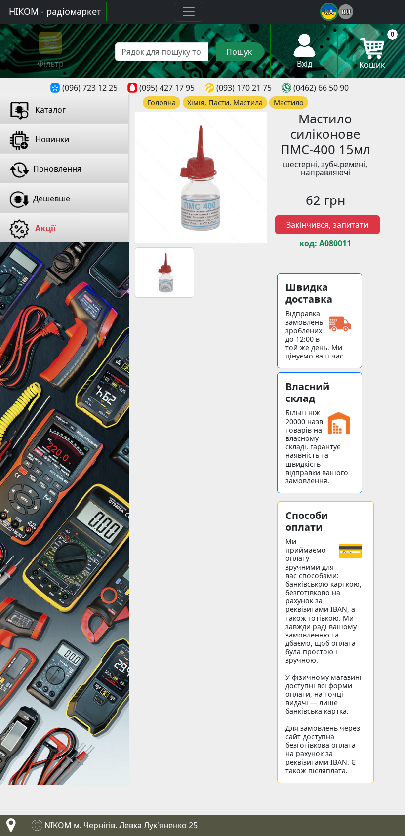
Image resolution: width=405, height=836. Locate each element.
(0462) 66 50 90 (321, 87)
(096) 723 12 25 (90, 87)
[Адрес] (8, 827)
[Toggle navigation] (188, 12)
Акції (44, 228)
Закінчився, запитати (327, 224)
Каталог (49, 109)
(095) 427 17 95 (167, 87)
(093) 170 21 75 (244, 87)
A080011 (335, 243)
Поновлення (57, 168)
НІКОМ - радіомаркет (55, 11)
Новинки (51, 139)
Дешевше (51, 198)
